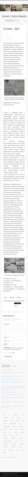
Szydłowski (5, 446)
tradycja (20, 446)
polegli (11, 435)
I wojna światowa (6, 426)
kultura (4, 429)
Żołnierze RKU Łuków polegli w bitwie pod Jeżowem (13, 397)
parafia (15, 432)
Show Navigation (22, 13)
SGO (21, 441)
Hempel (17, 420)
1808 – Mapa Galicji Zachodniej (9, 392)
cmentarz (23, 414)
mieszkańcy (22, 429)
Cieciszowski (15, 414)
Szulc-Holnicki (22, 444)
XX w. (24, 449)
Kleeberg (15, 426)
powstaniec (21, 438)
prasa (16, 441)
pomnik (17, 435)
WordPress (19, 475)
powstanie (13, 438)
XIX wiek (17, 449)
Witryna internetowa (6, 346)
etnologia (18, 417)
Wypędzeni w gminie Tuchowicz (9, 376)
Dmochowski (5, 417)
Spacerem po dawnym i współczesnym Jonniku (12, 372)
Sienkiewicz (13, 444)
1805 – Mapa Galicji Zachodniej (9, 394)
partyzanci (22, 432)
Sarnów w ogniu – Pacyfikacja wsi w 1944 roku (12, 382)
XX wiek (4, 452)
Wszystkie (8, 38)
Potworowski (5, 438)
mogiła (4, 432)
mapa (10, 429)
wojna (4, 449)
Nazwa (6, 337)
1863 (4, 414)
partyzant (5, 435)
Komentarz (6, 324)
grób (11, 420)
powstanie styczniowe (7, 441)
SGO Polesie (5, 444)
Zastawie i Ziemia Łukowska (14, 16)
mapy (16, 429)
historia (23, 420)
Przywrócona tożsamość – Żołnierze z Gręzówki (12, 401)
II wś (20, 423)
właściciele (12, 297)
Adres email (6, 342)
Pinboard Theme (11, 475)
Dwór (5, 297)
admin (7, 33)
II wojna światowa (12, 423)
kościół (21, 426)
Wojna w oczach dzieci (7, 379)
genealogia (5, 420)
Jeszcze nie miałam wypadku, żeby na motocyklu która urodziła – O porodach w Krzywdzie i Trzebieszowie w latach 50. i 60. (14, 388)
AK (8, 414)
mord (10, 432)
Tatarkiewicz (13, 446)
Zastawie (12, 38)
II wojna (4, 423)
